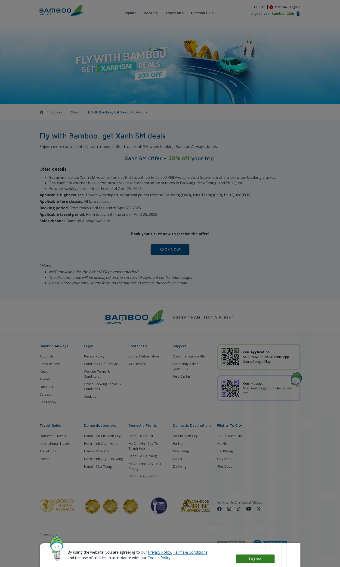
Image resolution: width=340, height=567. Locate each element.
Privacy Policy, (160, 552)
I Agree (255, 558)
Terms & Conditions (190, 552)
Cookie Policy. (159, 557)
